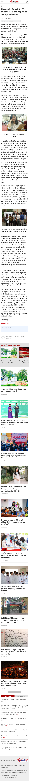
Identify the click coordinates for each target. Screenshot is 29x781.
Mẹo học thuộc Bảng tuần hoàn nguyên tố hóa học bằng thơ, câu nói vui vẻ (13, 742)
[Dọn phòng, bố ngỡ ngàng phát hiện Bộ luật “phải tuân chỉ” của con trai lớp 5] (14, 638)
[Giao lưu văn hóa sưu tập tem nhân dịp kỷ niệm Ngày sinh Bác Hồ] (14, 442)
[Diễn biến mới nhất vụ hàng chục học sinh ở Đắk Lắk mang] (14, 670)
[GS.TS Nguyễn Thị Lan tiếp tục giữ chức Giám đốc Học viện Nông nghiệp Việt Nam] (14, 409)
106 (3, 737)
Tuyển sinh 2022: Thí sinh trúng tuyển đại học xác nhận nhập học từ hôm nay (14, 555)
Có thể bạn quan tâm (10, 345)
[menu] (2, 1)
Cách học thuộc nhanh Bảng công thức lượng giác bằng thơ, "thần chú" (13, 713)
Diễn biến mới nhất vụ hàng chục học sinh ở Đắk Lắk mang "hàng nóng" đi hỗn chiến (14, 683)
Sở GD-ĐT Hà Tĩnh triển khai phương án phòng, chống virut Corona (13, 589)
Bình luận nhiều (21, 696)
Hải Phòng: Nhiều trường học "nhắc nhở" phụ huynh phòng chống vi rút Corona (12, 620)
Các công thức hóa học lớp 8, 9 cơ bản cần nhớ (14, 736)
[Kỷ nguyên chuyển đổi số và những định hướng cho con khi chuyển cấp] (14, 508)
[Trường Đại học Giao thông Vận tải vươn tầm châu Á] (9, 352)
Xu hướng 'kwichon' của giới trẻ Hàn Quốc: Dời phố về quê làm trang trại (14, 730)
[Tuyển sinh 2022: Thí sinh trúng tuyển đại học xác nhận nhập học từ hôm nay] (14, 542)
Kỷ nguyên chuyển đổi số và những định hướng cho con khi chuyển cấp (13, 522)
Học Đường (4, 493)
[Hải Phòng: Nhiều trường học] (14, 606)
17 (18, 714)
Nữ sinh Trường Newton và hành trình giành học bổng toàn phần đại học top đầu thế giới (13, 489)
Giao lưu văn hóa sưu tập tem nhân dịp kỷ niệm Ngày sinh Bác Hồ (13, 456)
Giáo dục (5, 6)
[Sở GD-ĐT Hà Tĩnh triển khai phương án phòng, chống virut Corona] (14, 575)
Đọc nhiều (8, 696)
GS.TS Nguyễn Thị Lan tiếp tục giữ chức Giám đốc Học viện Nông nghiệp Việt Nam (14, 422)
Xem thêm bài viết (14, 692)
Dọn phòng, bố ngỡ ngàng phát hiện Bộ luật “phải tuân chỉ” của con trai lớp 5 (13, 652)
